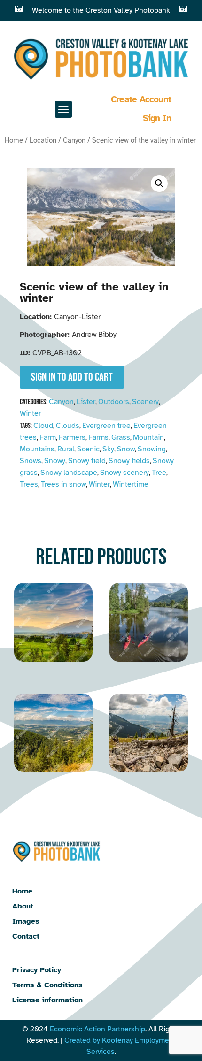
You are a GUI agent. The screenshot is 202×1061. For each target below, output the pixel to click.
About (22, 906)
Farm (47, 437)
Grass (120, 437)
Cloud (43, 425)
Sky (108, 449)
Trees (29, 484)
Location (43, 140)
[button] (63, 109)
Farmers (72, 437)
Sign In (157, 118)
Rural (65, 449)
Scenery (145, 401)
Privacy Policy (36, 970)
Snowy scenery (124, 472)
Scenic (88, 449)
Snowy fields (129, 461)
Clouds (67, 425)
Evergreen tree (106, 425)
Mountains (37, 449)
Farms (98, 437)
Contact (25, 936)
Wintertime (130, 484)
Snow (126, 449)
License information (47, 1000)
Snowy (54, 461)
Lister (86, 401)
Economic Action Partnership (97, 1029)
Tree (159, 472)
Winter (30, 413)
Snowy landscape (68, 472)
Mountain (148, 437)
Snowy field (87, 461)
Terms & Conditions (47, 985)
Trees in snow (63, 484)
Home (14, 140)
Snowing (152, 449)
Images (25, 921)
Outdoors (113, 401)
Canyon (74, 140)
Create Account (141, 99)
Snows (30, 461)
